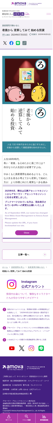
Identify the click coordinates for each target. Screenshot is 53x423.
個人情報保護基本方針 (18, 381)
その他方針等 (17, 385)
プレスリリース (36, 385)
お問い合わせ (23, 389)
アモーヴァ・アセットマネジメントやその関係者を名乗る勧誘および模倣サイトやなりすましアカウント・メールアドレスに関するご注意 (28, 331)
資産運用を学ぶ (17, 267)
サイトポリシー (22, 376)
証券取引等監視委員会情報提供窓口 (17, 394)
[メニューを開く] (48, 14)
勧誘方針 (6, 381)
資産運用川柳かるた (36, 267)
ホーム (5, 267)
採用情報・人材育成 (10, 389)
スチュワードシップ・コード (38, 381)
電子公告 (26, 385)
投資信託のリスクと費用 (38, 376)
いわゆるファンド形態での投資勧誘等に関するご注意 (26, 340)
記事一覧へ (23, 254)
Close (26, 233)
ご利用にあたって (9, 376)
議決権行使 (7, 385)
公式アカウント (35, 389)
